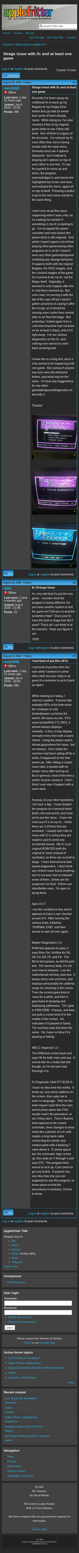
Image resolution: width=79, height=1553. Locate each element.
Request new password (21, 1321)
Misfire (15, 1253)
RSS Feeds (14, 1466)
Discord (16, 1249)
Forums (17, 33)
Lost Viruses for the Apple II (24, 1357)
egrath (8, 1440)
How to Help (40, 1529)
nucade (9, 1411)
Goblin (12, 1372)
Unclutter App (47, 1342)
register (19, 68)
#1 (74, 82)
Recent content (16, 1282)
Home (6, 33)
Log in (6, 68)
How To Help (36, 37)
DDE (8, 588)
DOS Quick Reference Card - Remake (27, 1435)
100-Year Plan (55, 37)
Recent (30, 33)
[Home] (28, 19)
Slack (15, 1257)
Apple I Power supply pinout (24, 1362)
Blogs (10, 1456)
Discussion (23, 44)
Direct (27, 1342)
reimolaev (10, 1402)
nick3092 (11, 88)
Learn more (11, 1266)
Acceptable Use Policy (20, 1475)
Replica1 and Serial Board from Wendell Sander (36, 1367)
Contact (71, 37)
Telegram (17, 1262)
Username (11, 1298)
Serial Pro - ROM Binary (22, 1377)
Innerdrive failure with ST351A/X (23, 1426)
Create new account (20, 1317)
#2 (74, 582)
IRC (14, 1240)
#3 (74, 656)
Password (11, 1307)
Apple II (38, 44)
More (72, 1382)
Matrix (15, 1245)
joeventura (11, 1421)
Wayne (9, 1430)
